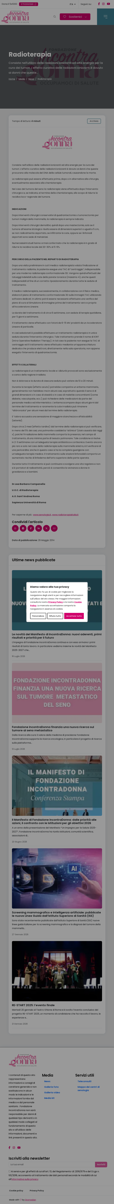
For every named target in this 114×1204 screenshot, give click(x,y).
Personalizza (38, 615)
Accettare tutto (74, 615)
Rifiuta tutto (55, 615)
